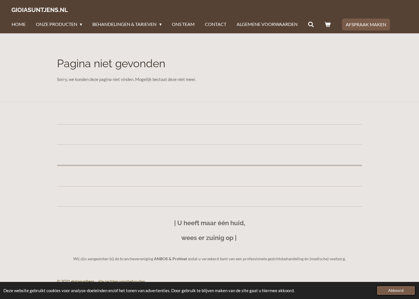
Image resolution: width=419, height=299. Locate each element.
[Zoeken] (311, 24)
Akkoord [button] (396, 290)
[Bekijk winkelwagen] (327, 24)
